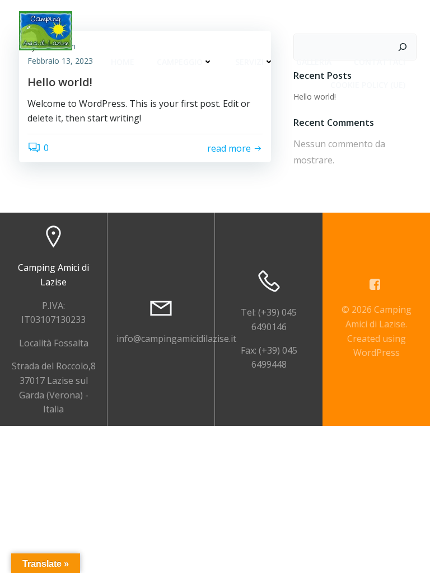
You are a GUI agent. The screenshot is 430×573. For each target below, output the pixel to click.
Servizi (249, 62)
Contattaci (379, 62)
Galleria (313, 62)
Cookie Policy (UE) (367, 84)
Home (122, 62)
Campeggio (180, 62)
